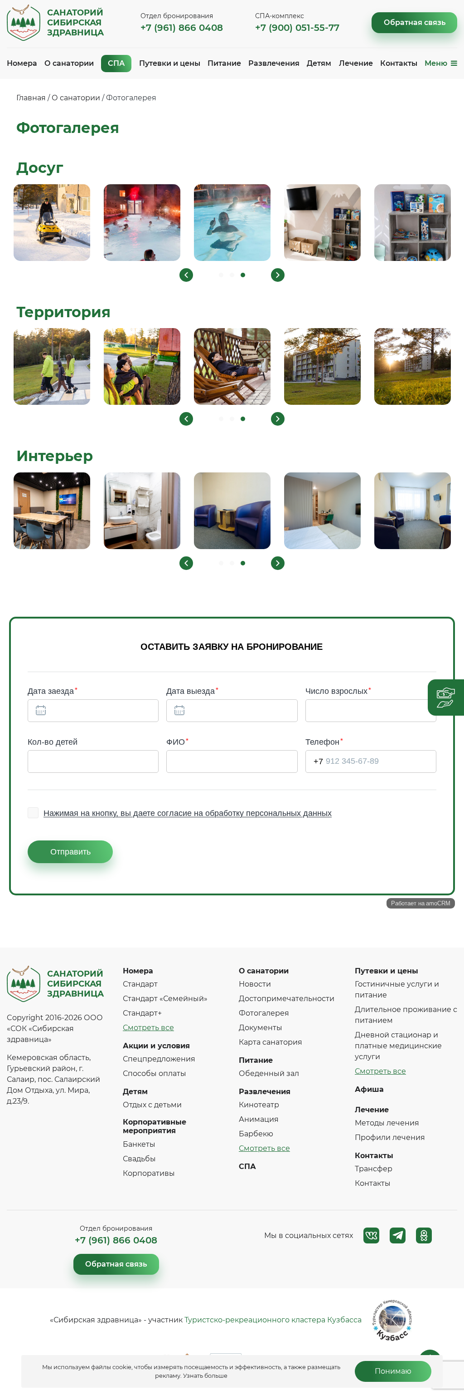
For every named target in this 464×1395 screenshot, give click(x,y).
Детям (319, 63)
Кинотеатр (259, 1104)
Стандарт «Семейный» (165, 998)
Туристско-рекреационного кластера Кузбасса (273, 1320)
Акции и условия (156, 1045)
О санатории (69, 63)
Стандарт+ (142, 1013)
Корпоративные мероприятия (154, 1126)
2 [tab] (232, 275)
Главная (31, 97)
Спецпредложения (159, 1059)
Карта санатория (270, 1042)
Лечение (356, 63)
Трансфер (373, 1168)
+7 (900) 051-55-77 (297, 27)
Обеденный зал (269, 1073)
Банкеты (139, 1144)
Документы (260, 1027)
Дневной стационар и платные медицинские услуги (398, 1046)
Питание (224, 63)
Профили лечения (390, 1137)
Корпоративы (149, 1173)
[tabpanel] (52, 222)
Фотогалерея (264, 1013)
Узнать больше (205, 1375)
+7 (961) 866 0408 (181, 27)
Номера (22, 63)
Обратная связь (414, 22)
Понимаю (393, 1371)
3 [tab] (243, 275)
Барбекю (256, 1134)
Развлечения (274, 63)
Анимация (259, 1119)
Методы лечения (387, 1123)
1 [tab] (221, 275)
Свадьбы (139, 1158)
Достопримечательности (286, 998)
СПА (116, 63)
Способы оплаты (154, 1073)
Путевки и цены (169, 63)
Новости (255, 984)
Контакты (398, 63)
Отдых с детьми (152, 1104)
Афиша (369, 1089)
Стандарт (140, 984)
